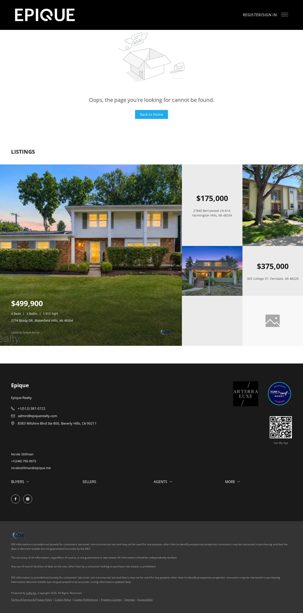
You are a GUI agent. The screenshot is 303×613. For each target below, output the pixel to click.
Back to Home (151, 114)
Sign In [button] (269, 14)
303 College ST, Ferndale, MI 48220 (273, 279)
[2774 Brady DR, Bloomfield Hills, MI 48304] (91, 344)
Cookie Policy (63, 599)
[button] (45, 15)
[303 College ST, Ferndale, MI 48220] (212, 294)
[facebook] (15, 499)
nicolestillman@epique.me (31, 468)
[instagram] (27, 499)
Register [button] (252, 14)
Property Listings (111, 599)
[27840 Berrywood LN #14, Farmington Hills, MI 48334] (272, 245)
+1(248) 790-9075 (23, 461)
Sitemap (129, 599)
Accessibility (145, 599)
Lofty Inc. (31, 593)
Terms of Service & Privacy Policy (31, 599)
